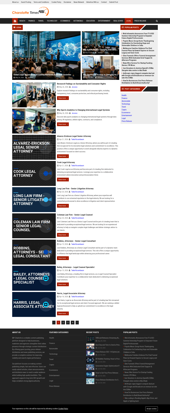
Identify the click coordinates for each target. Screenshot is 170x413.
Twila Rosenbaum (77, 139)
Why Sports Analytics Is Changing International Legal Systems (83, 110)
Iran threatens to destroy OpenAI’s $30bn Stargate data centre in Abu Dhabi (138, 69)
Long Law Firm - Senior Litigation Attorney (75, 188)
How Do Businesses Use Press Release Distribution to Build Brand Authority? (137, 82)
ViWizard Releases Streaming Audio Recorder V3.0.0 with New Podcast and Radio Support (108, 338)
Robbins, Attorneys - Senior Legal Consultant (76, 241)
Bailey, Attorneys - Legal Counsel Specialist (75, 267)
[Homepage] (15, 21)
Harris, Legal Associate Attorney (71, 293)
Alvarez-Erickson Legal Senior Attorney (74, 136)
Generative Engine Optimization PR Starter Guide (108, 366)
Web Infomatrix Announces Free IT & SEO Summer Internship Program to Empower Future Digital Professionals (138, 36)
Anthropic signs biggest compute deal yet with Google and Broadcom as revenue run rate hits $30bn (138, 75)
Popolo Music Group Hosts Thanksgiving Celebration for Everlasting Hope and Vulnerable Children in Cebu (138, 43)
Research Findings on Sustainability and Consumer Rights (81, 84)
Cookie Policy (63, 409)
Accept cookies (152, 409)
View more (62, 98)
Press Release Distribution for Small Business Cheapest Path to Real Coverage (108, 380)
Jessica (74, 87)
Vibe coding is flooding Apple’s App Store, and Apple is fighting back (140, 399)
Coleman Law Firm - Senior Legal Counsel (75, 215)
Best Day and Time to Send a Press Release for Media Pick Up (108, 345)
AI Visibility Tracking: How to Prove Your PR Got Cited (108, 359)
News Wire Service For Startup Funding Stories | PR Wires (137, 64)
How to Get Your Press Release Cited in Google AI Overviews (108, 373)
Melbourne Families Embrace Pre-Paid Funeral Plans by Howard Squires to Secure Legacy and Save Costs (138, 50)
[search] (157, 21)
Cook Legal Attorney (66, 162)
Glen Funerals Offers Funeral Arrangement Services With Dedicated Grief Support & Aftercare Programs (138, 58)
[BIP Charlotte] (30, 11)
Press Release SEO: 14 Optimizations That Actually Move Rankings (108, 352)
